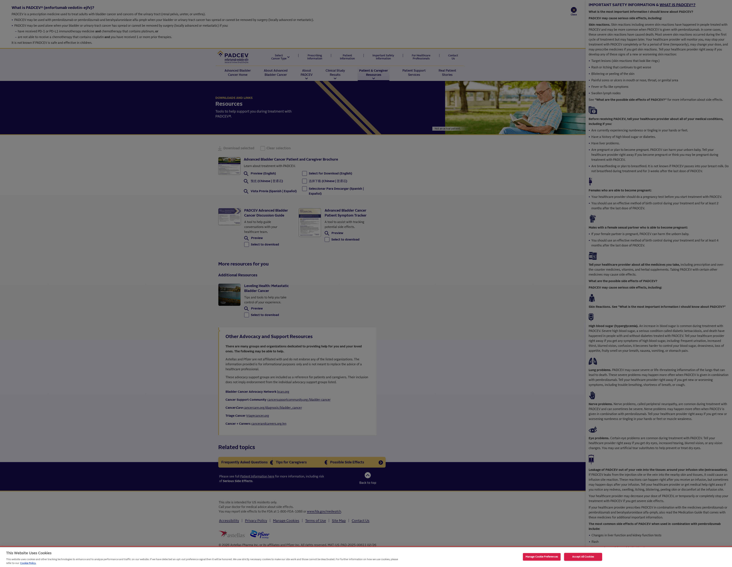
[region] (366, 557)
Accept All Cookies (583, 557)
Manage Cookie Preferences (542, 557)
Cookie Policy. (28, 563)
